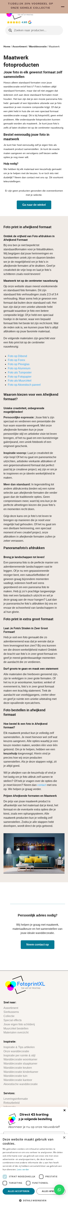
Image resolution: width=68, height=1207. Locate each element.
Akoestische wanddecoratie (20, 1084)
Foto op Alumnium (19, 368)
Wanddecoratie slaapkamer (20, 1063)
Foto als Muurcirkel (19, 380)
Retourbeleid (11, 1102)
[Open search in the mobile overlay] (34, 30)
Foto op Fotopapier (19, 376)
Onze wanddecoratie (16, 1051)
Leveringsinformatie (15, 1098)
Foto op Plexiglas (18, 364)
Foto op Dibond (17, 356)
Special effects (12, 1020)
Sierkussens (11, 1011)
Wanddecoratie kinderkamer (20, 1071)
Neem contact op (37, 944)
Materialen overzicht (15, 1032)
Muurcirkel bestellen (15, 1028)
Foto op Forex (16, 360)
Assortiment (19, 46)
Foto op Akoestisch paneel (24, 384)
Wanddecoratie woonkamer (20, 1059)
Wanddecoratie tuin (15, 1075)
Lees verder (23, 1169)
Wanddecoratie (38, 46)
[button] (59, 1190)
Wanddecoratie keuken (17, 1067)
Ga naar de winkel (34, 204)
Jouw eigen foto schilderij (19, 1024)
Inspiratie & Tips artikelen (19, 1047)
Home (6, 46)
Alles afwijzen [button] (51, 1191)
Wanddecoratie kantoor (17, 1079)
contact (41, 784)
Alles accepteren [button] (18, 1191)
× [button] (64, 1137)
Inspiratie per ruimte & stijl (19, 1055)
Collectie (8, 1016)
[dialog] (34, 1170)
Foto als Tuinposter (20, 372)
